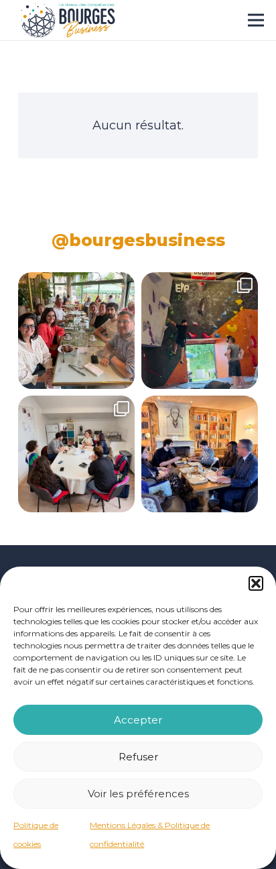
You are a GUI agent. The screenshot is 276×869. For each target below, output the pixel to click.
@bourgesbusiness (138, 240)
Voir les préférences (138, 793)
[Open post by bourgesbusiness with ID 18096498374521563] (199, 330)
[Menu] (256, 20)
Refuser (138, 756)
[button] (256, 583)
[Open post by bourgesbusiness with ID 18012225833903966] (76, 330)
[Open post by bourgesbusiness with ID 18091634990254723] (76, 454)
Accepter (138, 719)
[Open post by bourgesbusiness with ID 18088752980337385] (199, 454)
